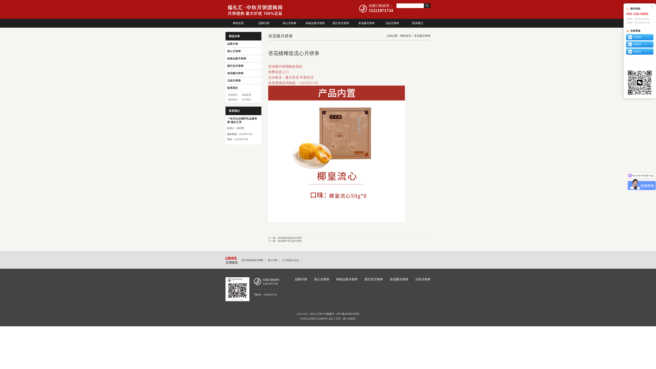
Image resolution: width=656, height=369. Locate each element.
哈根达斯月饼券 (315, 23)
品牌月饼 (263, 23)
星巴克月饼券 (341, 23)
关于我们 (246, 99)
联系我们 (417, 23)
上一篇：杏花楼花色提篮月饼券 (285, 238)
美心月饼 (272, 260)
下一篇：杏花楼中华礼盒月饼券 (285, 241)
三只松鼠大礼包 (290, 260)
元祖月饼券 (392, 23)
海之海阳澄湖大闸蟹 (252, 260)
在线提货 (246, 95)
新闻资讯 (233, 99)
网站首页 (238, 23)
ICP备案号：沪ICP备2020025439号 (341, 314)
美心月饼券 (289, 23)
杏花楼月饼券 (366, 23)
